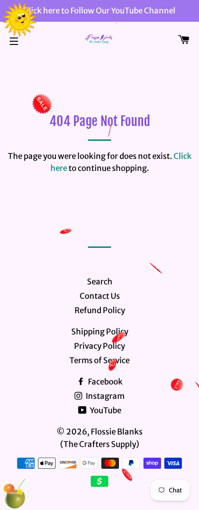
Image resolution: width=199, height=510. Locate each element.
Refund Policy (100, 310)
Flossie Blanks (117, 432)
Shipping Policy (99, 332)
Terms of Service (99, 360)
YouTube (104, 410)
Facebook (105, 382)
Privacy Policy (99, 346)
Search (99, 282)
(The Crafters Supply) (99, 444)
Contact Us (100, 296)
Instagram (104, 396)
